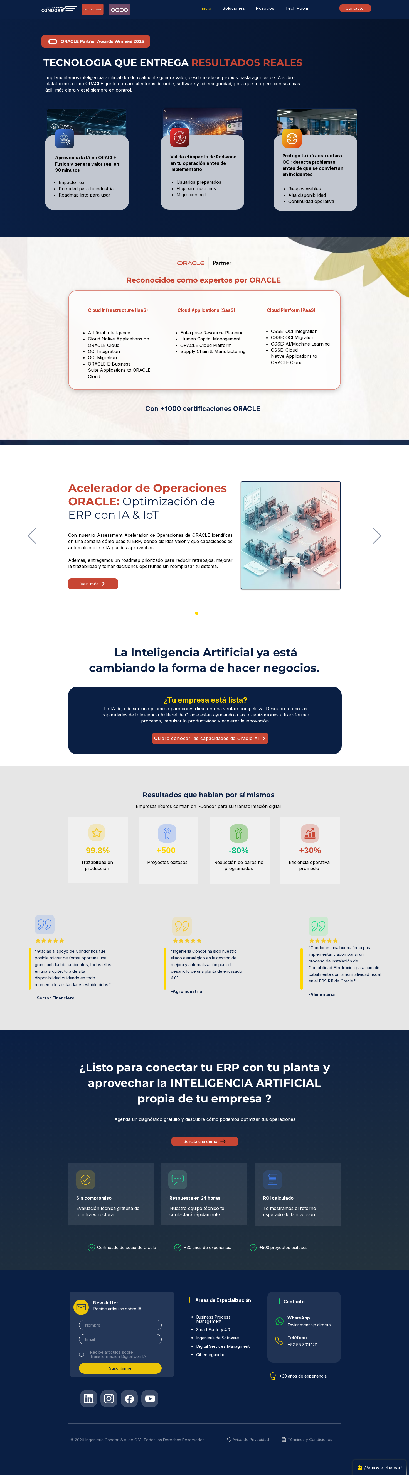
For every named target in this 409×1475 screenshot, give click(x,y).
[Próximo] (377, 536)
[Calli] (196, 613)
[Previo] (32, 536)
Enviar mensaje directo (309, 1324)
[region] (87, 172)
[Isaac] (204, 613)
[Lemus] (212, 613)
